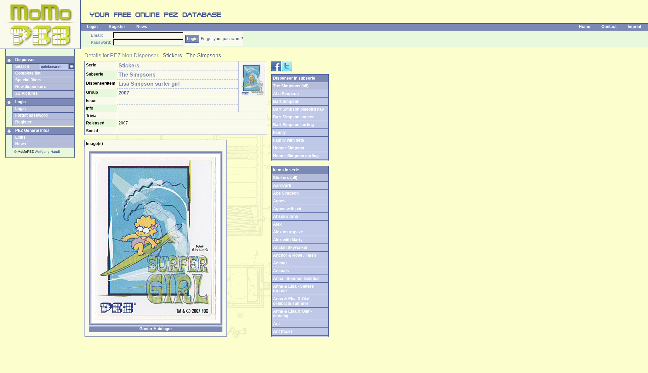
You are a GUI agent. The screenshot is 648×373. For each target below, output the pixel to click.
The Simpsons (203, 55)
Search (22, 66)
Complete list (27, 73)
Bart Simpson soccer (293, 117)
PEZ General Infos (32, 130)
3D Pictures (26, 93)
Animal (280, 263)
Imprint (634, 26)
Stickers (172, 55)
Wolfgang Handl (47, 151)
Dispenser (25, 59)
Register (117, 26)
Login (92, 26)
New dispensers (30, 86)
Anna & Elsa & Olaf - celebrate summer (292, 301)
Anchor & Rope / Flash (294, 255)
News (141, 26)
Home (584, 26)
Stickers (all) (285, 177)
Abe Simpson (286, 93)
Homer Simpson (288, 148)
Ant (276, 323)
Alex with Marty (288, 239)
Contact (609, 26)
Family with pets (288, 140)
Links (20, 137)
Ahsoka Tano (285, 216)
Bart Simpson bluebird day (298, 109)
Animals (281, 270)
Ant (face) (282, 331)
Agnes (279, 201)
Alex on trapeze (288, 232)
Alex (277, 224)
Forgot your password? (222, 38)
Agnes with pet (287, 208)
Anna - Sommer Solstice (296, 278)
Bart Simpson (286, 101)
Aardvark (282, 185)
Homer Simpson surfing (296, 155)
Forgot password (31, 115)
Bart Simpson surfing (293, 124)
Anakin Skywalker (290, 247)
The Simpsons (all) (290, 86)
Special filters (28, 80)
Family (279, 132)
